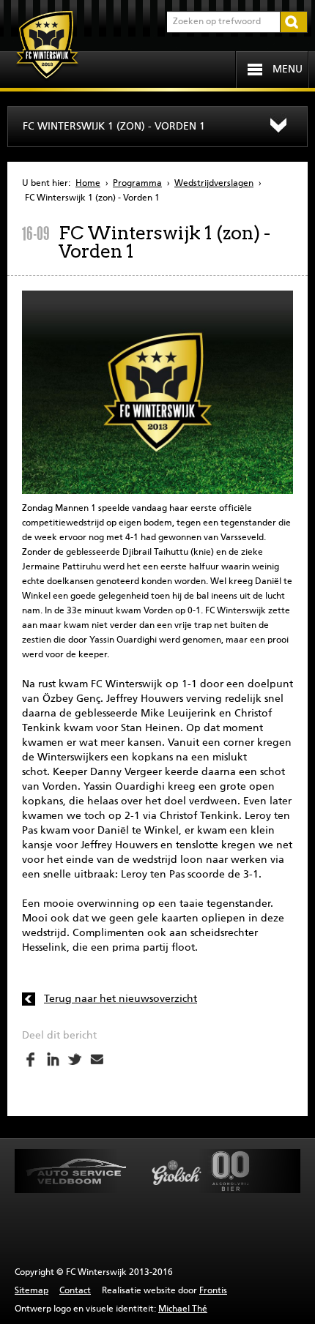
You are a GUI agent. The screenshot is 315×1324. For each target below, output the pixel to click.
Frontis (213, 1291)
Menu (288, 69)
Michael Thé (182, 1309)
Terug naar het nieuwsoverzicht (120, 999)
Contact (75, 1291)
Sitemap (31, 1291)
